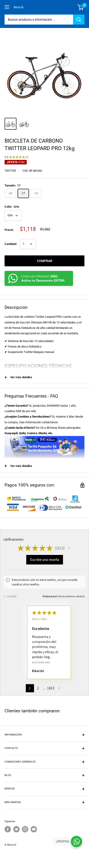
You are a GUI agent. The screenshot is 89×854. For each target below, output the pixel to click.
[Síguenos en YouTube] (34, 829)
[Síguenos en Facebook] (8, 829)
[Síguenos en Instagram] (25, 829)
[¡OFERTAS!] (76, 841)
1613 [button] (50, 688)
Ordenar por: (50, 596)
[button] (69, 548)
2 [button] (38, 688)
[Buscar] (78, 20)
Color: (12, 206)
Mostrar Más (41, 662)
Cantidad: (11, 244)
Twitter (10, 170)
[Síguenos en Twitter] (16, 829)
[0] (81, 7)
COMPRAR (44, 261)
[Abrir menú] (7, 7)
